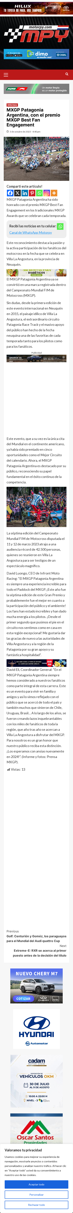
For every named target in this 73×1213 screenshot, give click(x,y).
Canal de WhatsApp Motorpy (30, 232)
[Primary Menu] (7, 74)
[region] (36, 1178)
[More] (54, 193)
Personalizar (36, 1194)
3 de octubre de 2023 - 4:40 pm (25, 131)
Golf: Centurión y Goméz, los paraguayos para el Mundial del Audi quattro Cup (36, 936)
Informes (12, 105)
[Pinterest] (32, 193)
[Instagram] (46, 193)
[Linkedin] (25, 193)
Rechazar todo (36, 1204)
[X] (17, 193)
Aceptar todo (36, 1184)
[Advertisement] (36, 399)
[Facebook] (10, 193)
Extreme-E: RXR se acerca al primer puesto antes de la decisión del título (39, 950)
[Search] (67, 74)
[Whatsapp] (39, 193)
